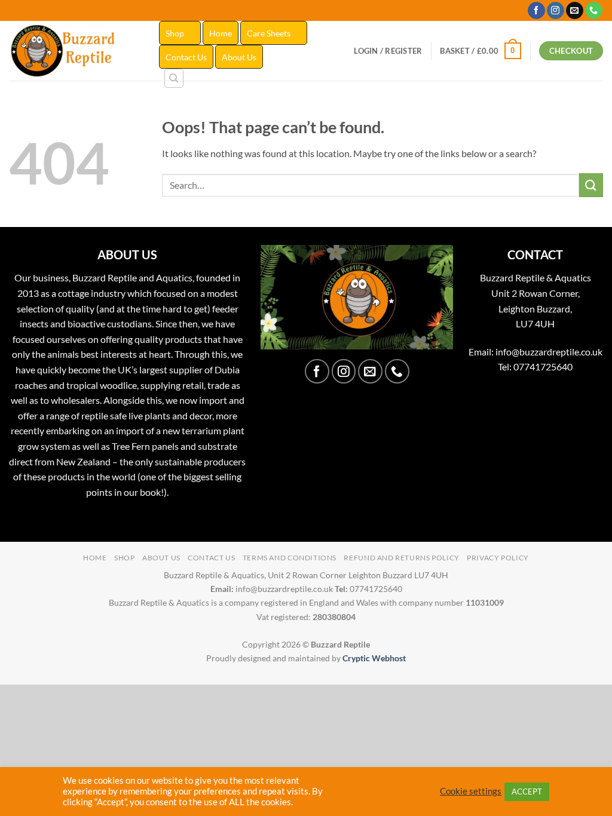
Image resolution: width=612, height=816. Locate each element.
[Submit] (591, 185)
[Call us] (593, 11)
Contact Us (186, 57)
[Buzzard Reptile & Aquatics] (75, 51)
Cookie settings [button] (470, 791)
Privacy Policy (498, 557)
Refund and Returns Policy (401, 557)
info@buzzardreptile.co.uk (548, 351)
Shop (175, 33)
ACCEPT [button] (527, 791)
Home (220, 33)
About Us (239, 57)
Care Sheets (268, 33)
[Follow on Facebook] (536, 11)
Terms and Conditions (289, 557)
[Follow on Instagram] (555, 11)
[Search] (173, 78)
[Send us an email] (574, 11)
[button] (388, 51)
